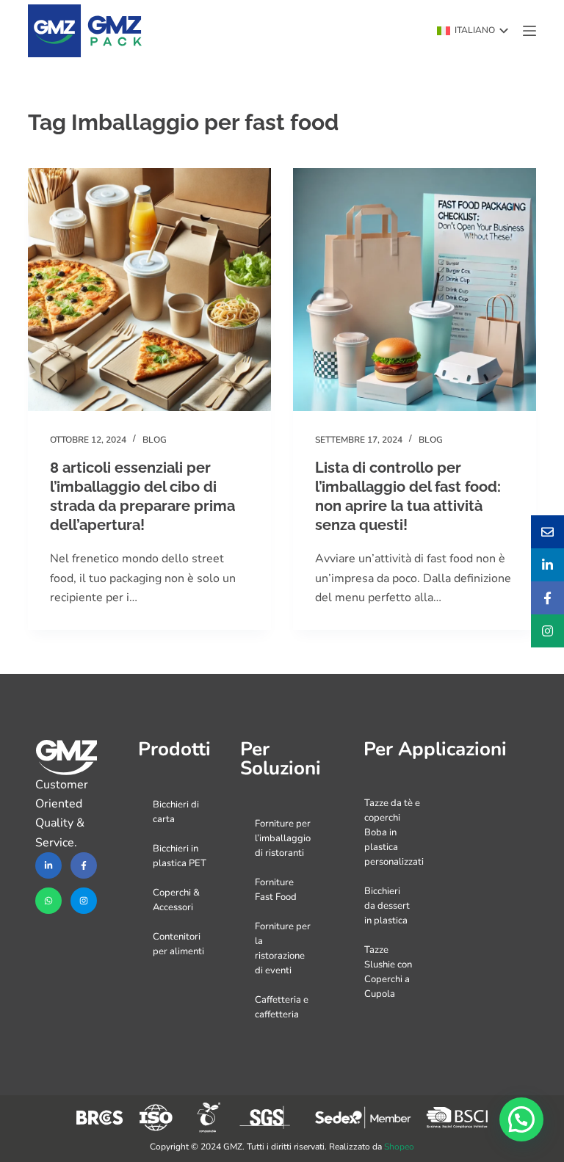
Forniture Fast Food (276, 890)
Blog (154, 440)
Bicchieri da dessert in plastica (387, 906)
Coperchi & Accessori (176, 900)
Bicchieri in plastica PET (179, 856)
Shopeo (399, 1146)
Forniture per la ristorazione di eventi (283, 948)
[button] (472, 30)
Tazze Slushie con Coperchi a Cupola (388, 972)
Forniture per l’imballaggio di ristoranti (283, 838)
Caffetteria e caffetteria (281, 1007)
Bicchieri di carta (176, 812)
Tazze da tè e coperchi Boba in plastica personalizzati (394, 832)
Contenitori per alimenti (178, 944)
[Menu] (529, 30)
